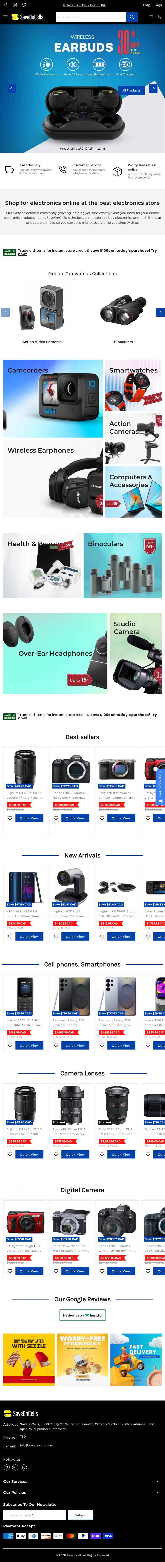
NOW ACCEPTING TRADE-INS (84, 5)
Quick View (29, 818)
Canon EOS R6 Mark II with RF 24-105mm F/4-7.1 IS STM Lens (116, 1248)
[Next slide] (153, 88)
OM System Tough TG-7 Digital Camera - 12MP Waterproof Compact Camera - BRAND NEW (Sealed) (23, 1248)
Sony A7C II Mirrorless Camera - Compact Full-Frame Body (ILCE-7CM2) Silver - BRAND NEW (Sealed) (116, 795)
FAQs (158, 5)
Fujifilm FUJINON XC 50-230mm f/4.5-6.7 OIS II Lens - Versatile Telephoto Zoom (25, 795)
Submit (81, 1515)
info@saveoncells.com (87, 173)
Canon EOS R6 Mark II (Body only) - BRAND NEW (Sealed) (69, 795)
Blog (146, 5)
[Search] (132, 17)
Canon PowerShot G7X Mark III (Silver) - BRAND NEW (71, 1248)
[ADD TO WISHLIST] (10, 818)
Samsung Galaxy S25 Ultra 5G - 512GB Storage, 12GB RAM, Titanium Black (68, 1023)
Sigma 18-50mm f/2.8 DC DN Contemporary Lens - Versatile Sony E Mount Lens (69, 1132)
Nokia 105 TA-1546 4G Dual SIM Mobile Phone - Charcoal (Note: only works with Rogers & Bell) (25, 1023)
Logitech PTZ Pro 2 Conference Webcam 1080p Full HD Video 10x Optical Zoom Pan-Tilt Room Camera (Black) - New (70, 914)
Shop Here (91, 90)
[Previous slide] (12, 88)
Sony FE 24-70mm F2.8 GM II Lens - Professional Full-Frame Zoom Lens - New (117, 1132)
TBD (23, 1436)
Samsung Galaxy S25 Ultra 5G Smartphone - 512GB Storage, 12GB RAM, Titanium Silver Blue (115, 1023)
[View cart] (159, 17)
